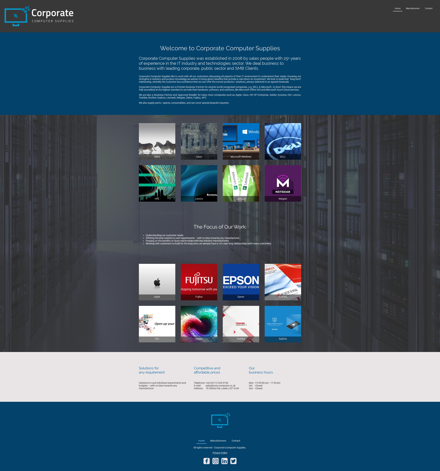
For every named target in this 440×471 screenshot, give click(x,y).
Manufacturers (413, 8)
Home (397, 8)
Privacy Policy (220, 452)
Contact (428, 8)
